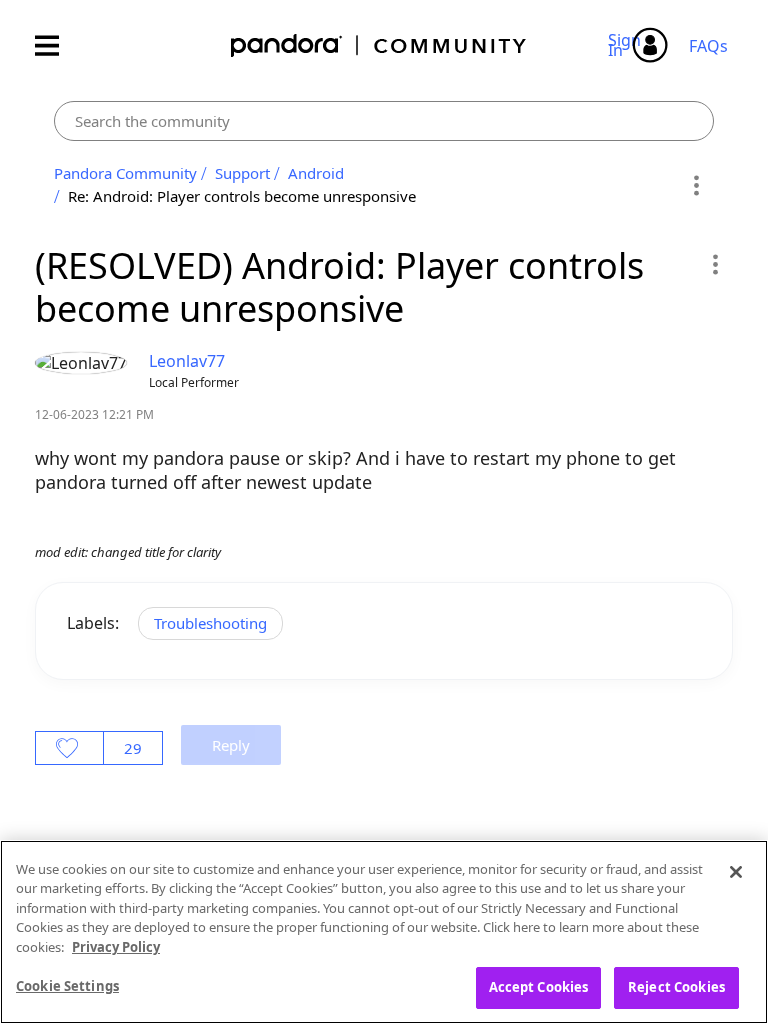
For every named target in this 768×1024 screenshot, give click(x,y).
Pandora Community (379, 45)
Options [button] (695, 185)
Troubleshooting (210, 623)
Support (242, 173)
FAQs (708, 46)
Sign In (627, 45)
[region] (384, 932)
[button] (714, 264)
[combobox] (384, 121)
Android (316, 173)
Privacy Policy (116, 947)
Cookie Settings (67, 986)
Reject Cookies (676, 987)
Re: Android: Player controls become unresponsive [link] (242, 196)
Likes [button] (69, 748)
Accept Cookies (539, 987)
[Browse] (57, 45)
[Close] (736, 872)
